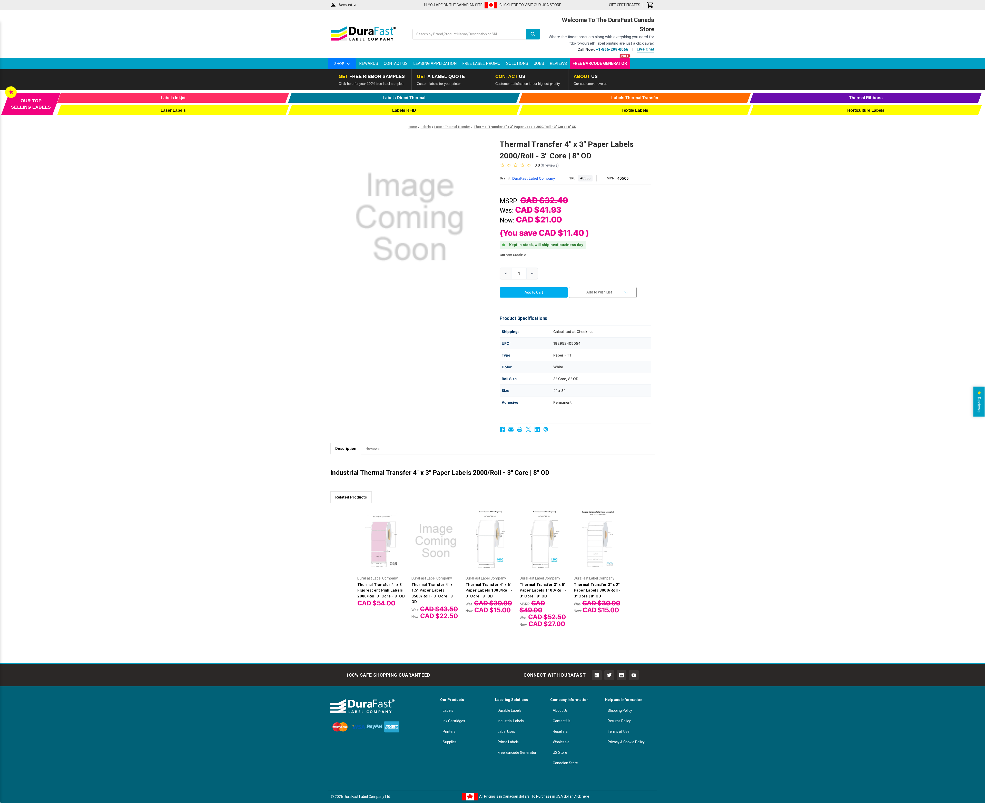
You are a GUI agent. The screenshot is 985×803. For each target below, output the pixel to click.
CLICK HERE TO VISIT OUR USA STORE (530, 5)
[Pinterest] (545, 429)
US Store (560, 752)
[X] (528, 429)
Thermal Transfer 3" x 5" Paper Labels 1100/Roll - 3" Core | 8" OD (543, 590)
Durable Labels (509, 710)
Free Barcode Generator (600, 63)
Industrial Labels (511, 721)
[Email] (511, 429)
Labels (448, 710)
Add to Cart (381, 545)
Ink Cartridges (454, 721)
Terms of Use (618, 731)
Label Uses (506, 731)
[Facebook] (502, 429)
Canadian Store (565, 763)
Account (345, 5)
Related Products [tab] (351, 497)
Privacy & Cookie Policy (626, 742)
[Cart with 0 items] (650, 5)
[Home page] (363, 40)
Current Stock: (513, 255)
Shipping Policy (620, 710)
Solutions (517, 63)
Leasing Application (435, 63)
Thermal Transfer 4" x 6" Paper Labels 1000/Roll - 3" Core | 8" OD (489, 590)
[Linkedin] (537, 429)
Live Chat (645, 49)
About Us (560, 710)
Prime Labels (508, 742)
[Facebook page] (597, 675)
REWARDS (368, 63)
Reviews (558, 63)
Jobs (539, 63)
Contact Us (396, 63)
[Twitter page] (609, 675)
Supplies (450, 742)
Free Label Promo (481, 63)
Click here (581, 796)
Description (345, 448)
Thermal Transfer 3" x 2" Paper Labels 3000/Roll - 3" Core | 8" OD (597, 590)
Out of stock (598, 545)
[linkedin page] (621, 675)
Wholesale (561, 742)
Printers (449, 731)
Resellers (560, 731)
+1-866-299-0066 (612, 49)
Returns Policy (619, 721)
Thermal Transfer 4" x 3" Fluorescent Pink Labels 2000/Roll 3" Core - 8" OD (381, 590)
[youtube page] (634, 675)
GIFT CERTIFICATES (624, 5)
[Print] (519, 429)
